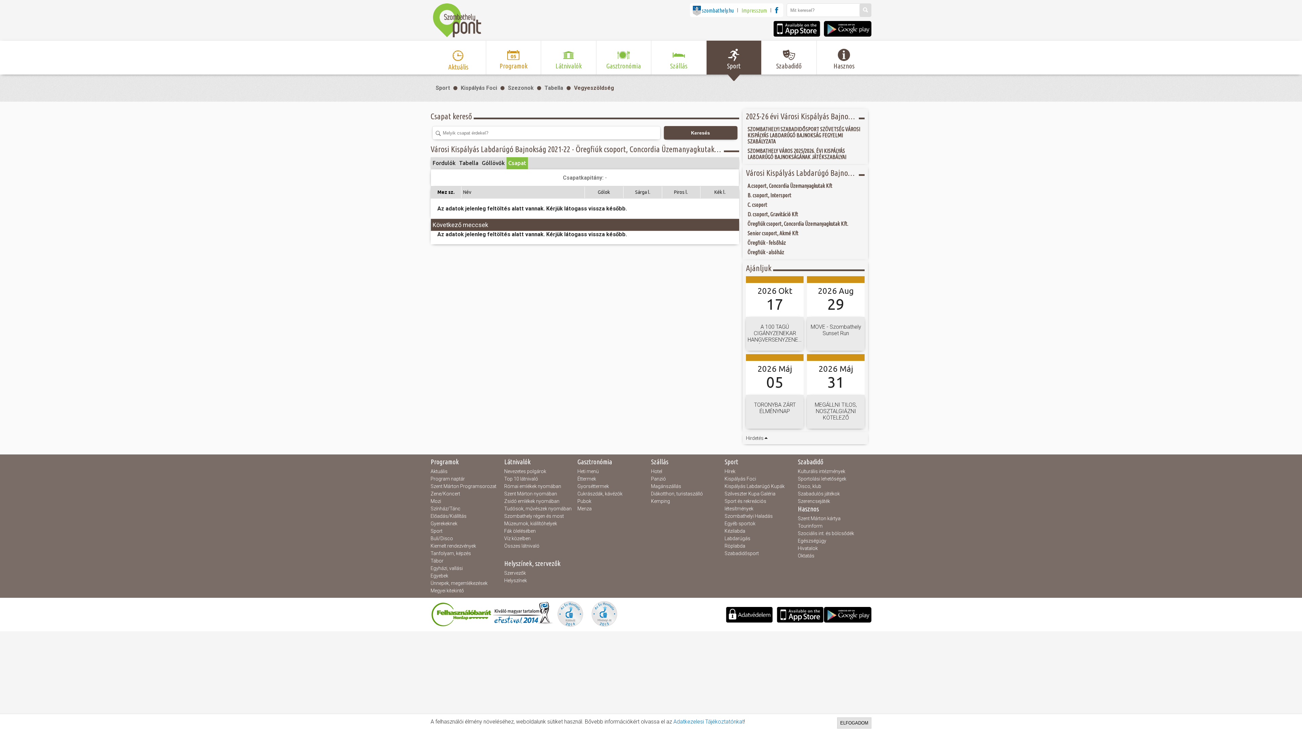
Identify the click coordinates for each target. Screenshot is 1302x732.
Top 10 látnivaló (521, 479)
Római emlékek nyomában (532, 486)
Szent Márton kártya (819, 518)
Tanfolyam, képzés (451, 553)
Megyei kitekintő (447, 590)
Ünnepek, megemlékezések (459, 583)
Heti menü (588, 471)
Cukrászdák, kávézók (600, 493)
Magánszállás (666, 486)
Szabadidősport (742, 553)
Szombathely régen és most (534, 516)
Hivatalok (808, 548)
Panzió (658, 479)
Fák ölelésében (520, 531)
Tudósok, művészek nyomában (538, 508)
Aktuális (439, 471)
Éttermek (586, 479)
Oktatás (806, 555)
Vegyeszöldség (594, 88)
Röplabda (735, 546)
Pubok (584, 501)
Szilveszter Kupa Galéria (750, 493)
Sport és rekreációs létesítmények (745, 505)
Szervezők (515, 573)
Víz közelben (517, 538)
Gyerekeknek (444, 523)
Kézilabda (735, 531)
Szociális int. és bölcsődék (826, 533)
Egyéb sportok (740, 523)
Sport (443, 88)
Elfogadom (854, 723)
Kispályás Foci (479, 88)
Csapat (517, 163)
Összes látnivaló (521, 546)
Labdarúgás (737, 538)
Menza (584, 508)
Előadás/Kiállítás (449, 516)
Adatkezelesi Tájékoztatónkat (708, 721)
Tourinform (810, 526)
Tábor (437, 561)
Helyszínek (515, 580)
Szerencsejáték (814, 501)
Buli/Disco (442, 538)
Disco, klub (809, 486)
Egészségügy (812, 541)
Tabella (554, 88)
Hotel (656, 471)
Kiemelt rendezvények (453, 546)
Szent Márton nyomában (530, 493)
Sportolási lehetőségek (822, 479)
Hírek (730, 471)
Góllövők (493, 163)
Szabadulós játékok (819, 493)
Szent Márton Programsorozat (463, 486)
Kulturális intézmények (821, 471)
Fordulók (444, 163)
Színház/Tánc (445, 508)
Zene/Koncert (445, 493)
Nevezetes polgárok (525, 471)
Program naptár (448, 479)
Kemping (660, 501)
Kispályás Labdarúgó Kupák (755, 486)
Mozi (436, 501)
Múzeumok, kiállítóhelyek (530, 523)
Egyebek (439, 575)
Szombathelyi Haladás (749, 516)
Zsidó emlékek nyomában (531, 501)
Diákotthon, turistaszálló (677, 493)
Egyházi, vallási (447, 568)
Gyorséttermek (593, 486)
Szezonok (521, 88)
